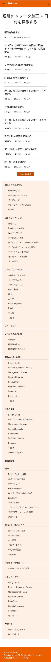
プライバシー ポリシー (21, 657)
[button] (48, 3)
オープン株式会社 (11, 652)
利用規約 (7, 657)
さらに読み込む (25, 174)
